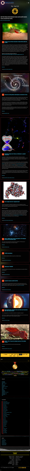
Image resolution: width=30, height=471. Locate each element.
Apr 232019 (3, 253)
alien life (3, 389)
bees (2, 395)
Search (28, 361)
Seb (3, 427)
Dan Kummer (5, 413)
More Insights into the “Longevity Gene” (12, 202)
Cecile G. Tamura (5, 416)
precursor (19, 165)
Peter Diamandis (4, 383)
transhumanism (26, 374)
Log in (2, 20)
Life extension (16, 373)
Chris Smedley (5, 432)
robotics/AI (11, 348)
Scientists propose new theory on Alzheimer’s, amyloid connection (15, 154)
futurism (11, 69)
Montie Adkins (5, 430)
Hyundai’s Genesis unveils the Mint (11, 281)
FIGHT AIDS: (11, 461)
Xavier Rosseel (5, 320)
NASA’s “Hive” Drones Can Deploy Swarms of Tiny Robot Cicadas (15, 341)
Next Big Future (4, 442)
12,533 (15, 354)
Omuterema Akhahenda (6, 414)
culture (10, 372)
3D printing (3, 381)
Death (11, 372)
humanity (28, 372)
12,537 (26, 354)
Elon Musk (3, 385)
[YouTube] (23, 467)
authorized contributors (7, 20)
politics (27, 373)
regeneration (10, 374)
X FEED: (10, 458)
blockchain (2, 372)
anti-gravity (3, 390)
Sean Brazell (4, 424)
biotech (21, 371)
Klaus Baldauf (5, 415)
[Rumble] (25, 467)
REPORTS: (16, 461)
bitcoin (28, 371)
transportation (9, 289)
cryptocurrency (8, 372)
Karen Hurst (4, 411)
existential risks (13, 372)
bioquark (18, 371)
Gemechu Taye (5, 409)
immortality (5, 373)
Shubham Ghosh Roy (6, 403)
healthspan (25, 372)
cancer (6, 372)
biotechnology (25, 371)
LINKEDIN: (10, 457)
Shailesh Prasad (5, 260)
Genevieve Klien (5, 113)
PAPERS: (16, 463)
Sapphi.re (13, 467)
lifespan (19, 373)
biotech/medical (8, 69)
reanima (3, 374)
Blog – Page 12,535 (15, 6)
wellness (15, 375)
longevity (22, 373)
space (8, 113)
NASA (24, 373)
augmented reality (4, 393)
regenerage (6, 374)
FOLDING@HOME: (10, 462)
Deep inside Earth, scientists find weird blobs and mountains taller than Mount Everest (16, 310)
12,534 (18, 354)
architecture (3, 391)
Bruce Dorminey (5, 247)
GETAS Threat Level (15, 453)
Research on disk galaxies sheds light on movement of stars (16, 94)
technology (22, 374)
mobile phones (9, 260)
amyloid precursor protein (20, 163)
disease (3, 163)
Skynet (3, 387)
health (22, 372)
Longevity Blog (4, 440)
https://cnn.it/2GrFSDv (20, 285)
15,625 (14, 356)
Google (20, 372)
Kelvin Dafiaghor (5, 410)
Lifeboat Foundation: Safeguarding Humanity (13, 3)
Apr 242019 (3, 42)
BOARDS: (16, 460)
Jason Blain (4, 429)
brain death (4, 372)
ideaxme (2, 373)
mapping (8, 320)
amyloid (13, 164)
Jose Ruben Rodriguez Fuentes (7, 412)
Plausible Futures (4, 443)
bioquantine (15, 371)
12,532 (12, 354)
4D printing (3, 382)
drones (8, 348)
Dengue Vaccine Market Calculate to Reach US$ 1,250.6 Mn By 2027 (16, 42)
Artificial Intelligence (12, 371)
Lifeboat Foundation (6, 467)
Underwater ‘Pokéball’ (9, 266)
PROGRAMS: (17, 462)
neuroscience (12, 177)
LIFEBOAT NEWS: (17, 456)
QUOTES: (16, 464)
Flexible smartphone (8, 253)
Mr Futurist (3, 441)
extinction (16, 372)
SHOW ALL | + (3, 433)
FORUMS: (13, 464)
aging (3, 371)
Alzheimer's (5, 371)
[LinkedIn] (22, 467)
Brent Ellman (5, 426)
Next (18, 356)
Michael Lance (5, 428)
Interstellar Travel (9, 373)
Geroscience (3, 439)
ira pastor (12, 373)
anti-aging (8, 371)
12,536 (24, 354)
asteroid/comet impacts (5, 392)
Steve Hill (5, 220)
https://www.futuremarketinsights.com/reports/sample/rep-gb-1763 (13, 54)
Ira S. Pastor (4, 431)
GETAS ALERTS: (17, 457)
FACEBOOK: (10, 456)
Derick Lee (4, 418)
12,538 (11, 356)
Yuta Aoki (4, 417)
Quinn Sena (5, 69)
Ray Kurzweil (3, 384)
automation (3, 394)
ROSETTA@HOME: (10, 463)
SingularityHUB (4, 444)
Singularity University (5, 386)
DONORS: (12, 460)
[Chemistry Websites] (15, 366)
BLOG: (16, 458)
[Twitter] (20, 467)
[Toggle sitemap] (27, 2)
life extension (11, 220)
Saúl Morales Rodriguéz (6, 402)
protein (22, 165)
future (17, 372)
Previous (5, 354)
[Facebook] (19, 467)
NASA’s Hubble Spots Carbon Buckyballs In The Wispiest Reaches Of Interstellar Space (15, 239)
